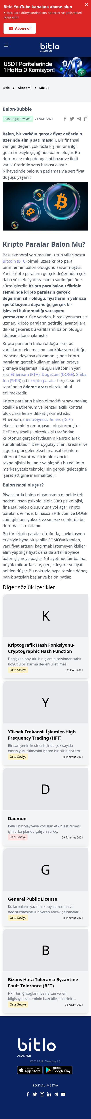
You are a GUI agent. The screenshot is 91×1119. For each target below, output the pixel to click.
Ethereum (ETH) (25, 374)
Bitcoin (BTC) (15, 261)
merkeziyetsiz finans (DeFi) (48, 419)
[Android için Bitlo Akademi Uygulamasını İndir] (58, 1070)
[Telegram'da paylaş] (79, 119)
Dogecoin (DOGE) (58, 374)
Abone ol (22, 28)
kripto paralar (43, 380)
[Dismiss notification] (86, 4)
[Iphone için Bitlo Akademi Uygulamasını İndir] (30, 1070)
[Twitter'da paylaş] (72, 119)
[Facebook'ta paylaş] (65, 119)
